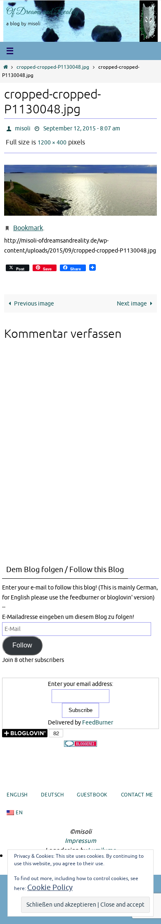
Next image (132, 297)
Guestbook (92, 789)
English (17, 789)
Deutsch (52, 789)
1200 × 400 (52, 139)
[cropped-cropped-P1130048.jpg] (80, 186)
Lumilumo (102, 844)
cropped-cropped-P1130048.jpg (53, 67)
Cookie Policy (50, 887)
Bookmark (28, 223)
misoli (23, 127)
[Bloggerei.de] (80, 738)
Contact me (137, 789)
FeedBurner (97, 716)
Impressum (80, 835)
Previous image (34, 297)
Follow (22, 639)
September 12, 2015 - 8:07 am (81, 127)
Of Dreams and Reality (42, 12)
